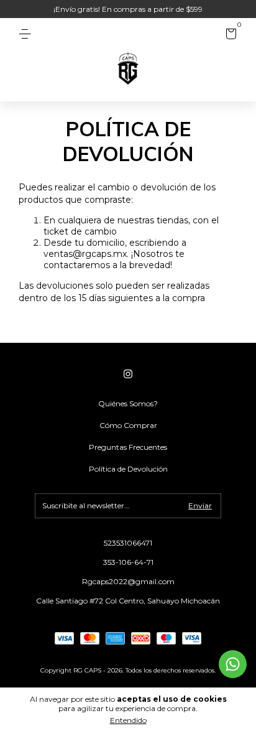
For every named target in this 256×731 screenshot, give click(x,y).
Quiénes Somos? (128, 403)
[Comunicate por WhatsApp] (233, 664)
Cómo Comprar (128, 425)
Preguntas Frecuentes (128, 447)
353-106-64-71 (128, 562)
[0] (229, 36)
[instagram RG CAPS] (128, 374)
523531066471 (128, 542)
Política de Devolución (128, 468)
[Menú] (27, 34)
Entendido (128, 720)
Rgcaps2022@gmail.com (128, 581)
